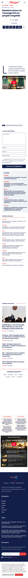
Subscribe (23, 554)
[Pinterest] (17, 27)
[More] (23, 27)
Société (6, 175)
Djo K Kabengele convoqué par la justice (12, 265)
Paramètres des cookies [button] (8, 574)
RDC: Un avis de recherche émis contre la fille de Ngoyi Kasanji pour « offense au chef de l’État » (7, 429)
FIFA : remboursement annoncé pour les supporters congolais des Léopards (12, 260)
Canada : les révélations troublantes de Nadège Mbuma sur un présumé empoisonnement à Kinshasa (15, 209)
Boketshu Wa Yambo (13, 125)
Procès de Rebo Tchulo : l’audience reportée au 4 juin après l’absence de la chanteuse (15, 201)
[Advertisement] (14, 46)
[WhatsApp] (10, 27)
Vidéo (11, 5)
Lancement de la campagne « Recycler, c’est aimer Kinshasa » (15, 178)
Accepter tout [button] (19, 574)
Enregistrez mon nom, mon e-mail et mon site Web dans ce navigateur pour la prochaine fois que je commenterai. (13, 161)
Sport (5, 189)
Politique (5, 5)
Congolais (20, 125)
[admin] (11, 20)
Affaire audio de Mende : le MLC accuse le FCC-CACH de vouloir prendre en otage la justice (20, 427)
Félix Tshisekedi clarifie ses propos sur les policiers (13, 362)
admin (16, 20)
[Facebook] (4, 27)
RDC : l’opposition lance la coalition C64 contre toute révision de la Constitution (13, 354)
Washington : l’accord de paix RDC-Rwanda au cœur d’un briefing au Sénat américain (15, 185)
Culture (6, 198)
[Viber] (13, 27)
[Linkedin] (20, 27)
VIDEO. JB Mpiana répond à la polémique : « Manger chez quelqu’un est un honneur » (14, 345)
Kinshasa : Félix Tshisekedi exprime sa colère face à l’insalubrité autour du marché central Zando (13, 254)
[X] (7, 27)
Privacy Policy (14, 557)
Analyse (7, 125)
